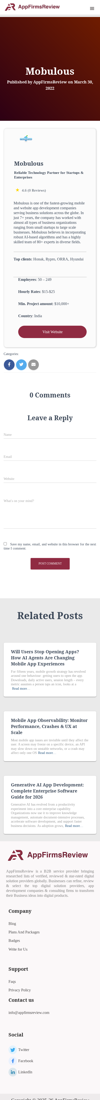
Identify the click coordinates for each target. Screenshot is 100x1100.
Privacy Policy (19, 990)
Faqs (12, 981)
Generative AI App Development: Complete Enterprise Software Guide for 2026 (47, 791)
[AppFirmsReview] (34, 6)
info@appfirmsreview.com (28, 1013)
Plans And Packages (24, 932)
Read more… (21, 688)
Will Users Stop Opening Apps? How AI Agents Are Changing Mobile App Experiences (45, 658)
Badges (14, 940)
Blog (12, 924)
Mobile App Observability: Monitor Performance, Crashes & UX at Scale (49, 726)
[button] (85, 8)
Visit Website (52, 332)
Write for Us (17, 949)
